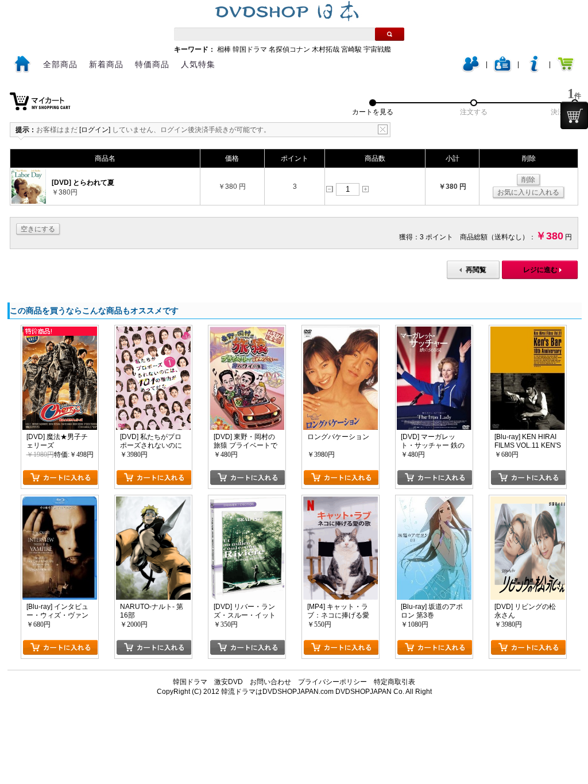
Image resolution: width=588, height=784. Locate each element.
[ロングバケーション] (340, 331)
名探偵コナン (289, 49)
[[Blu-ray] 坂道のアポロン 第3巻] (434, 500)
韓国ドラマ (250, 49)
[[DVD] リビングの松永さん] (527, 500)
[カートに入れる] (60, 477)
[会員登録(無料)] (502, 70)
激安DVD (228, 682)
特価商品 (152, 64)
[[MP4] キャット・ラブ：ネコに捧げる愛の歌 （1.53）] (340, 500)
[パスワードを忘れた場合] (534, 70)
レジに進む (540, 270)
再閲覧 (476, 270)
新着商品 (106, 64)
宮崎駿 (351, 49)
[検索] (389, 34)
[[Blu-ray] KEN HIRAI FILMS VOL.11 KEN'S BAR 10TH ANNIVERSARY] (527, 331)
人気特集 (198, 64)
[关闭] (383, 129)
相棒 (224, 49)
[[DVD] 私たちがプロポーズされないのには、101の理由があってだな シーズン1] (153, 331)
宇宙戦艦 (377, 49)
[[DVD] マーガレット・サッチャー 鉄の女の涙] (434, 331)
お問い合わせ (270, 682)
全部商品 (60, 64)
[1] (574, 115)
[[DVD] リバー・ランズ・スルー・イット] (247, 500)
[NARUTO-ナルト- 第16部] (153, 500)
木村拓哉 (325, 49)
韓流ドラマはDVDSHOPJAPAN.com (277, 692)
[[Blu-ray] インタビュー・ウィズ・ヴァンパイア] (59, 500)
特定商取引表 (394, 682)
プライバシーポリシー (332, 682)
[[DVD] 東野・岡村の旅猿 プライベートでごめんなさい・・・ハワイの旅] (247, 331)
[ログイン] (471, 70)
